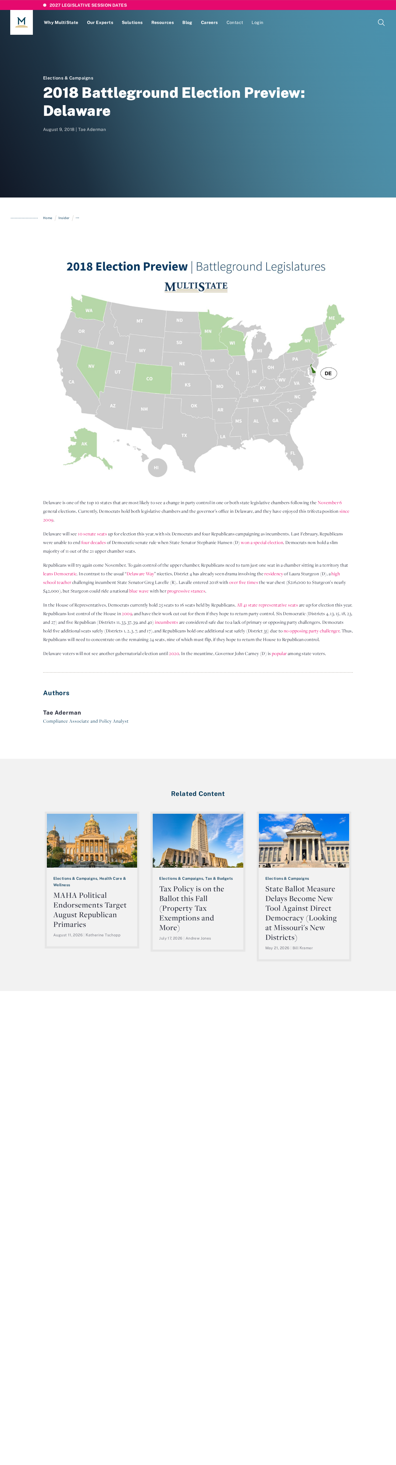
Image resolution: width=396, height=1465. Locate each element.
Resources (162, 22)
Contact (235, 22)
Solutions (132, 22)
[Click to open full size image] (198, 368)
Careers (209, 22)
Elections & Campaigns (68, 78)
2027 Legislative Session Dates (88, 5)
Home (48, 218)
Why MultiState (61, 22)
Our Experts (100, 22)
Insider (64, 218)
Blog (187, 22)
